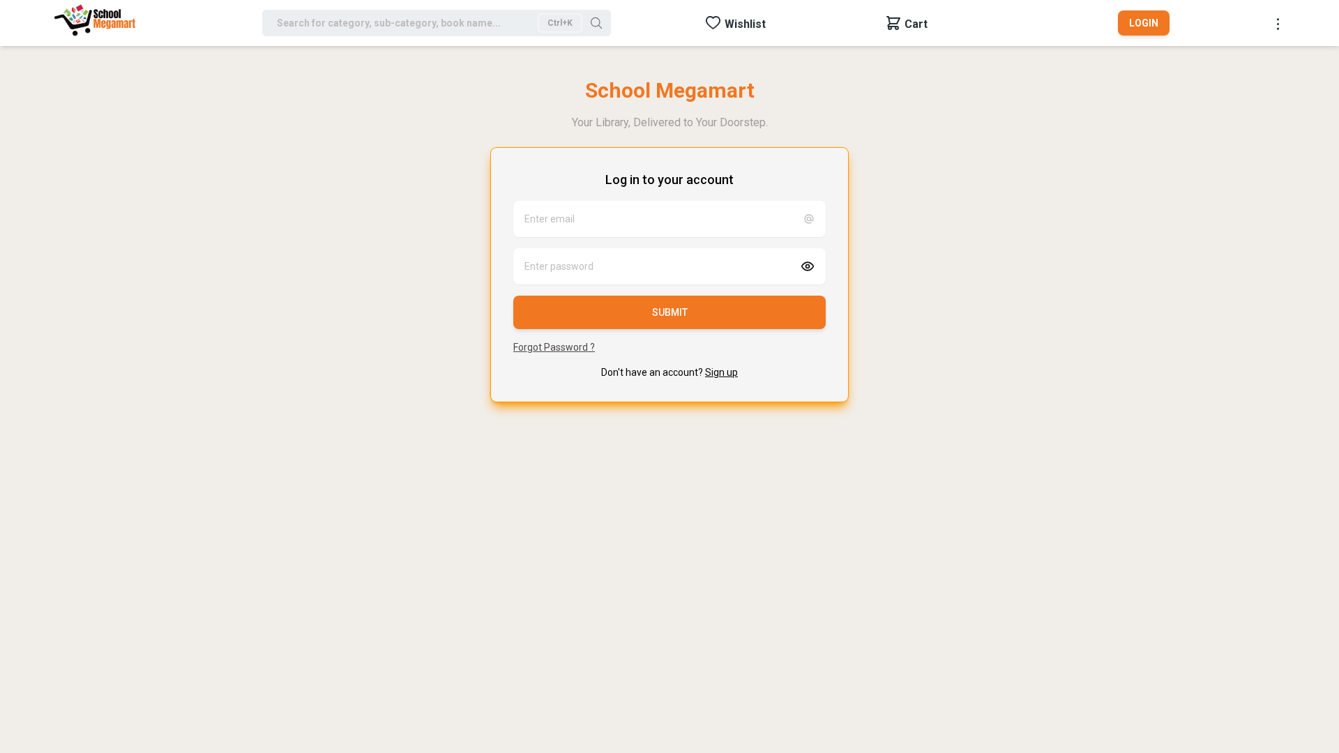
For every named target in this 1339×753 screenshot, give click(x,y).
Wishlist (745, 24)
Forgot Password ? (554, 347)
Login (1143, 23)
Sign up (721, 372)
